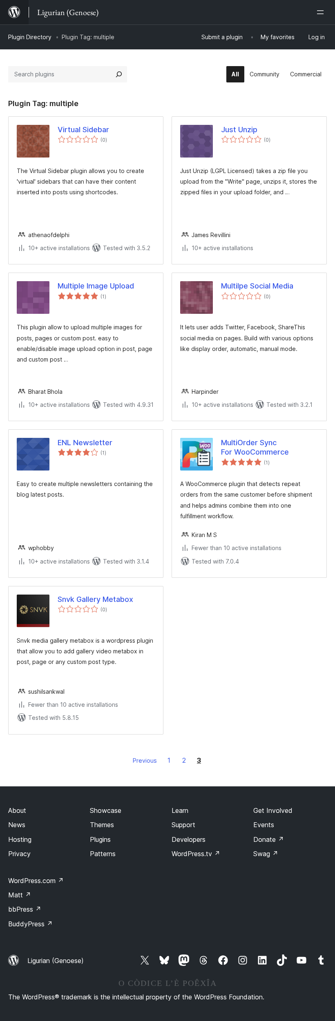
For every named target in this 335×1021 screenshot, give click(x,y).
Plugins (100, 839)
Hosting (19, 839)
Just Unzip (239, 129)
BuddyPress (30, 924)
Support (183, 825)
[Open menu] (322, 12)
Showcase (105, 810)
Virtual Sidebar (83, 129)
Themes (102, 825)
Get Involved (273, 810)
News (16, 825)
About (17, 810)
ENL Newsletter (85, 442)
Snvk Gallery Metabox (95, 599)
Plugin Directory (29, 36)
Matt (19, 895)
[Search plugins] (119, 74)
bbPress (24, 909)
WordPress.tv (196, 854)
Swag (265, 854)
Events (263, 825)
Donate (268, 839)
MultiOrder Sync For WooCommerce (255, 447)
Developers (188, 839)
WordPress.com (36, 881)
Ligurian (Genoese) (55, 961)
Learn (180, 810)
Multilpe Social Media (257, 286)
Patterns (103, 854)
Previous (145, 760)
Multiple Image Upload (96, 286)
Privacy (19, 854)
